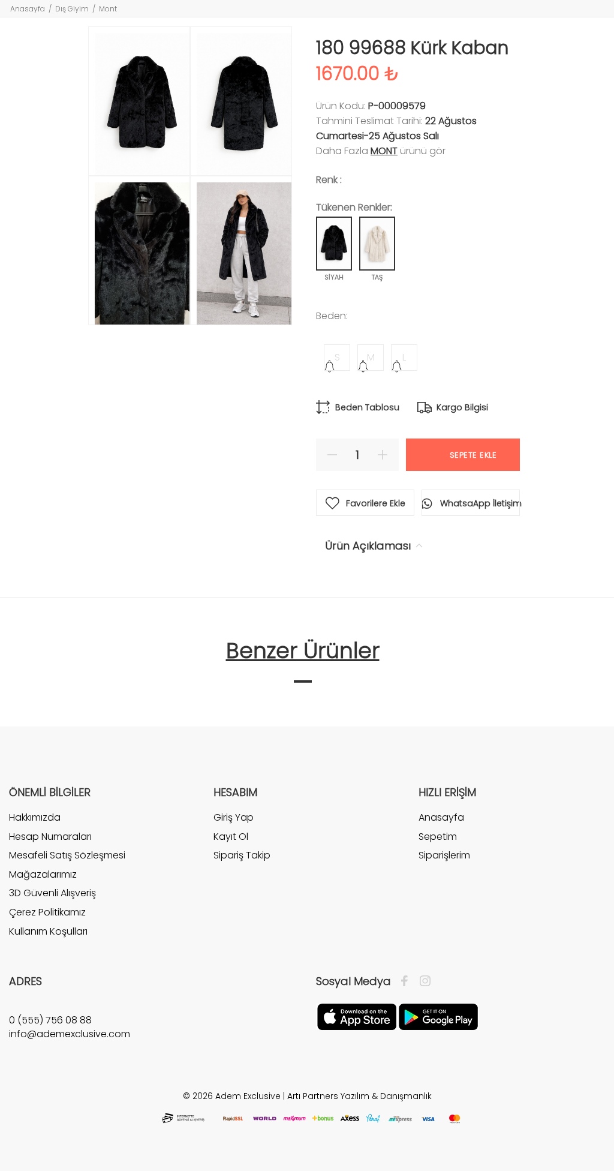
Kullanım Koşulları (48, 931)
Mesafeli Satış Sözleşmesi (67, 855)
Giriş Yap (233, 817)
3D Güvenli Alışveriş (52, 893)
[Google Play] (438, 1016)
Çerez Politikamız (47, 912)
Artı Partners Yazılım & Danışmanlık (359, 1096)
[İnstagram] (422, 981)
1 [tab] (303, 681)
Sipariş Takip (241, 855)
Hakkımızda (35, 817)
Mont (108, 9)
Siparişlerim (444, 855)
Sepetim (438, 836)
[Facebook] (407, 981)
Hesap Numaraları (50, 836)
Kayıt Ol (230, 836)
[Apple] (357, 1016)
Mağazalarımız (43, 874)
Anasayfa (27, 9)
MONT (384, 151)
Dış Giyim (72, 9)
